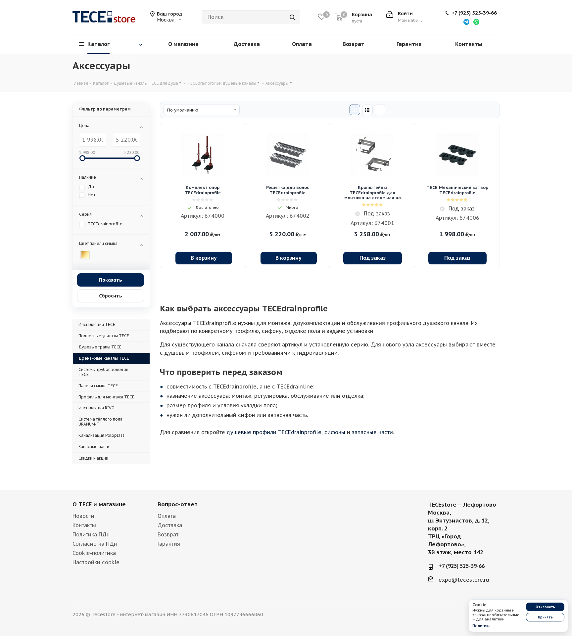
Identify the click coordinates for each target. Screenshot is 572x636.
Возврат (168, 534)
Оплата (167, 516)
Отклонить (545, 607)
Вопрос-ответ (178, 504)
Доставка (170, 525)
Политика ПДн (91, 534)
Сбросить (110, 296)
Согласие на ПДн (94, 543)
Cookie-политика (94, 553)
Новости (83, 516)
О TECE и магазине (99, 504)
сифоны (334, 432)
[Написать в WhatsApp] (476, 21)
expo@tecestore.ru (464, 579)
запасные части (372, 432)
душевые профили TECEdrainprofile (274, 432)
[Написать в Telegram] (466, 21)
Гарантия (169, 543)
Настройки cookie (95, 562)
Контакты (84, 525)
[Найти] (292, 16)
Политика (481, 625)
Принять (545, 617)
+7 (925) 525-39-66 (474, 13)
